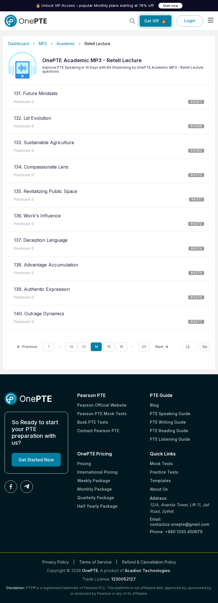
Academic (65, 43)
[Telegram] (26, 486)
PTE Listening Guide (170, 439)
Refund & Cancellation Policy (149, 562)
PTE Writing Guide (168, 422)
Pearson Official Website (102, 405)
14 (96, 346)
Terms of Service (95, 562)
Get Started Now (36, 460)
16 (121, 346)
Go (204, 346)
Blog (154, 405)
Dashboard (18, 43)
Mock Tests (161, 463)
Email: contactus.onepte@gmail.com (179, 522)
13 (84, 346)
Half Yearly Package (97, 506)
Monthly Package (94, 489)
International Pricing (97, 472)
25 (144, 346)
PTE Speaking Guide (170, 413)
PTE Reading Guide (169, 430)
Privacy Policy (55, 562)
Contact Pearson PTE (98, 430)
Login (189, 20)
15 (109, 346)
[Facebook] (11, 486)
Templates (160, 480)
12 (71, 346)
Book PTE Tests (92, 422)
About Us (159, 489)
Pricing (84, 463)
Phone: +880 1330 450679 (176, 531)
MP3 (43, 43)
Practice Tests (164, 472)
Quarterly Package (95, 497)
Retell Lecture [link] (97, 43)
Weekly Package (93, 480)
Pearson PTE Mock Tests (102, 413)
